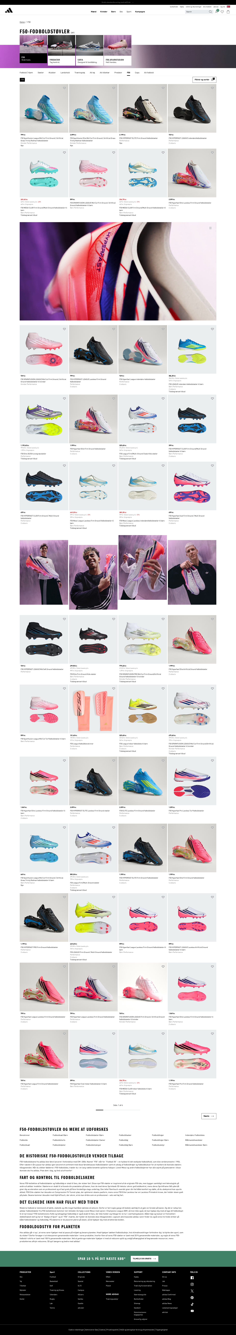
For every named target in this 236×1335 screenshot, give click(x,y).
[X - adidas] (203, 1291)
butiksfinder (174, 7)
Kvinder (103, 12)
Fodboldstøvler (59, 1145)
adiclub (216, 7)
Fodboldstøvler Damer (95, 1140)
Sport (129, 12)
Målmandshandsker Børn (196, 1145)
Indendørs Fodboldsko (195, 1135)
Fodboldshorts (59, 1140)
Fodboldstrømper (93, 1145)
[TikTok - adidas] (203, 1304)
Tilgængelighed (161, 1330)
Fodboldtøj (123, 1140)
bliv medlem (207, 7)
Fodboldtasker (125, 1135)
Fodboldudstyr (158, 1145)
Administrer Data (91, 1330)
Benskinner (25, 1135)
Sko (121, 12)
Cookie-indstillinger (76, 1330)
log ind (222, 7)
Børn (113, 12)
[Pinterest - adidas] (203, 1298)
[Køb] (9, 11)
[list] (118, 73)
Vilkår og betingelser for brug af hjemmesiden (137, 1330)
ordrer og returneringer (193, 7)
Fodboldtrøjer (158, 1135)
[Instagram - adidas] (203, 1284)
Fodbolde (24, 1140)
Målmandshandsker (193, 1140)
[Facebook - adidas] (203, 1278)
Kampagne (140, 12)
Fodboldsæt (25, 1145)
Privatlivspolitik (112, 1330)
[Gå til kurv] (228, 12)
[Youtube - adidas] (203, 1311)
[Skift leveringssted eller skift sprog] (228, 7)
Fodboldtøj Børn (126, 1145)
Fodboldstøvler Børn (95, 1135)
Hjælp (182, 7)
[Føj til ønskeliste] (64, 88)
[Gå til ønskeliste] (222, 12)
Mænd (93, 12)
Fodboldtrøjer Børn (160, 1140)
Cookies (102, 1330)
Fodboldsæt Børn (60, 1135)
